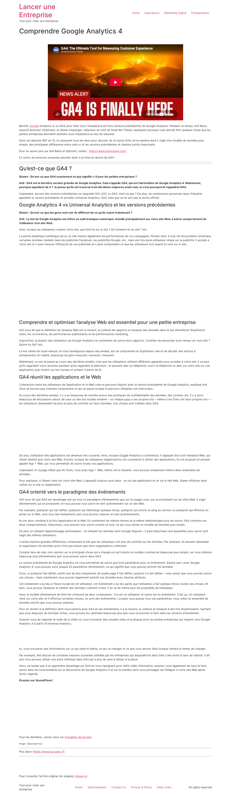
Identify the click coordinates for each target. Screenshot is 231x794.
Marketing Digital (175, 13)
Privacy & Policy (141, 787)
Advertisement (97, 787)
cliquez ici (81, 776)
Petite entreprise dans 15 (49, 751)
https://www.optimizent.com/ (107, 151)
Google (34, 126)
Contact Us (118, 787)
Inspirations (152, 13)
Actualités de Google (78, 737)
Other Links (164, 787)
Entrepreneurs (200, 13)
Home (136, 13)
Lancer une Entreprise (37, 11)
